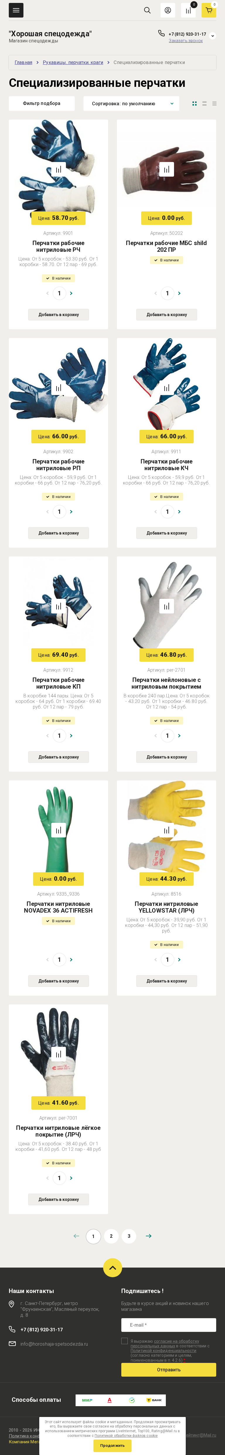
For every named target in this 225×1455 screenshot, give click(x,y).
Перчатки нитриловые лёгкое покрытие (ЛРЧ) (58, 1131)
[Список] (204, 103)
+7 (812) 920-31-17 (187, 34)
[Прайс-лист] (214, 103)
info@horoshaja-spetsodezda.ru (54, 1344)
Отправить (169, 1370)
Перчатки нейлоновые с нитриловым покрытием (166, 683)
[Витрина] (194, 103)
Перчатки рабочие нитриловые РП (59, 465)
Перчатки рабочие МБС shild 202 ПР (166, 246)
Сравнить (58, 169)
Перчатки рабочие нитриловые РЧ (59, 246)
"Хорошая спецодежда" (50, 34)
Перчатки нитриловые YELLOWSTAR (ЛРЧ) (166, 907)
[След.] (149, 1236)
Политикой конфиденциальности (163, 1350)
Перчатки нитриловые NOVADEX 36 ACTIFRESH (58, 907)
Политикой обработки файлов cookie (126, 1436)
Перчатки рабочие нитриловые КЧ (167, 465)
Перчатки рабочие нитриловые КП (59, 683)
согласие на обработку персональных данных (165, 1343)
